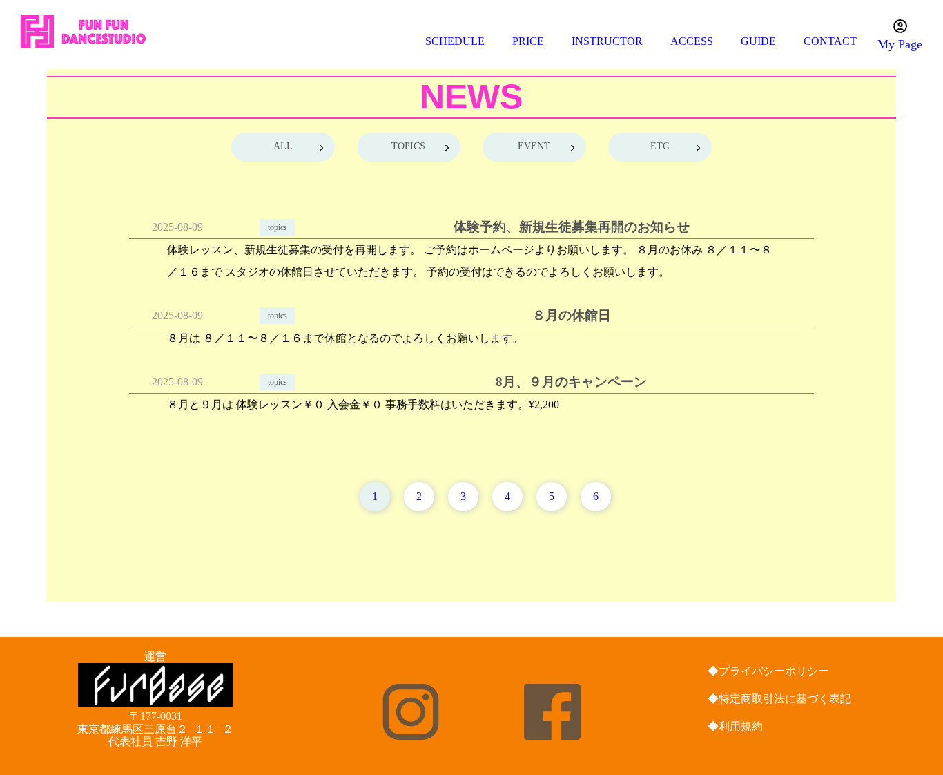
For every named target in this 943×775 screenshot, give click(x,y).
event (534, 146)
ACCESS (691, 41)
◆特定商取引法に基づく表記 (779, 699)
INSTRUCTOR (607, 41)
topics (408, 146)
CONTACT (830, 41)
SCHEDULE (455, 41)
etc (659, 146)
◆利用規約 (735, 726)
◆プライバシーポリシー (768, 671)
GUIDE (758, 41)
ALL (283, 146)
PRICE (528, 41)
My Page (899, 44)
